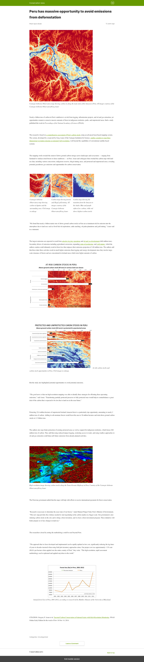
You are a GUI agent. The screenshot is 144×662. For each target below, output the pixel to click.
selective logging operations (71, 241)
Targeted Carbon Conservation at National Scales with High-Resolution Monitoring (81, 617)
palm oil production (86, 244)
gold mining (101, 244)
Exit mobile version (72, 659)
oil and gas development (92, 241)
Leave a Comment (72, 643)
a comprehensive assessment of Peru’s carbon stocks (63, 135)
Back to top (111, 653)
